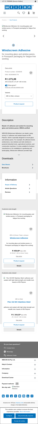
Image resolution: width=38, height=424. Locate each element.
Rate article (8, 68)
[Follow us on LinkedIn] (29, 396)
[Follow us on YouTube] (20, 396)
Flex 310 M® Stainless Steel (19, 302)
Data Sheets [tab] (6, 164)
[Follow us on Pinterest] (24, 396)
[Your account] (28, 12)
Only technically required (25, 415)
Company (5, 373)
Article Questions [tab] (11, 188)
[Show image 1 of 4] (13, 45)
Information (6, 368)
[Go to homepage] (19, 7)
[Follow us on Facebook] (12, 396)
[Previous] (3, 36)
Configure (9, 415)
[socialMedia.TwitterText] (16, 396)
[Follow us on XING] (32, 396)
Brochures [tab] (5, 168)
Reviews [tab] (8, 192)
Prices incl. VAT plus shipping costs (14, 87)
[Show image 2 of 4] (17, 45)
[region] (19, 36)
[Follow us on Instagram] (8, 396)
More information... (25, 411)
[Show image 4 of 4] (24, 45)
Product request (19, 104)
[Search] (18, 12)
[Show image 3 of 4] (21, 45)
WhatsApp (10, 351)
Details (19, 266)
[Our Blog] (4, 396)
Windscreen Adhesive (19, 238)
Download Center (7, 377)
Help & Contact (7, 364)
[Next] (34, 36)
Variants (7, 92)
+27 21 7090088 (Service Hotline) (12, 1)
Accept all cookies (19, 421)
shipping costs (19, 402)
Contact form (11, 348)
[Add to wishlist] (31, 73)
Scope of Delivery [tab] (11, 184)
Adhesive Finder (12, 355)
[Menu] (4, 13)
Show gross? (12, 85)
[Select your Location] (35, 1)
